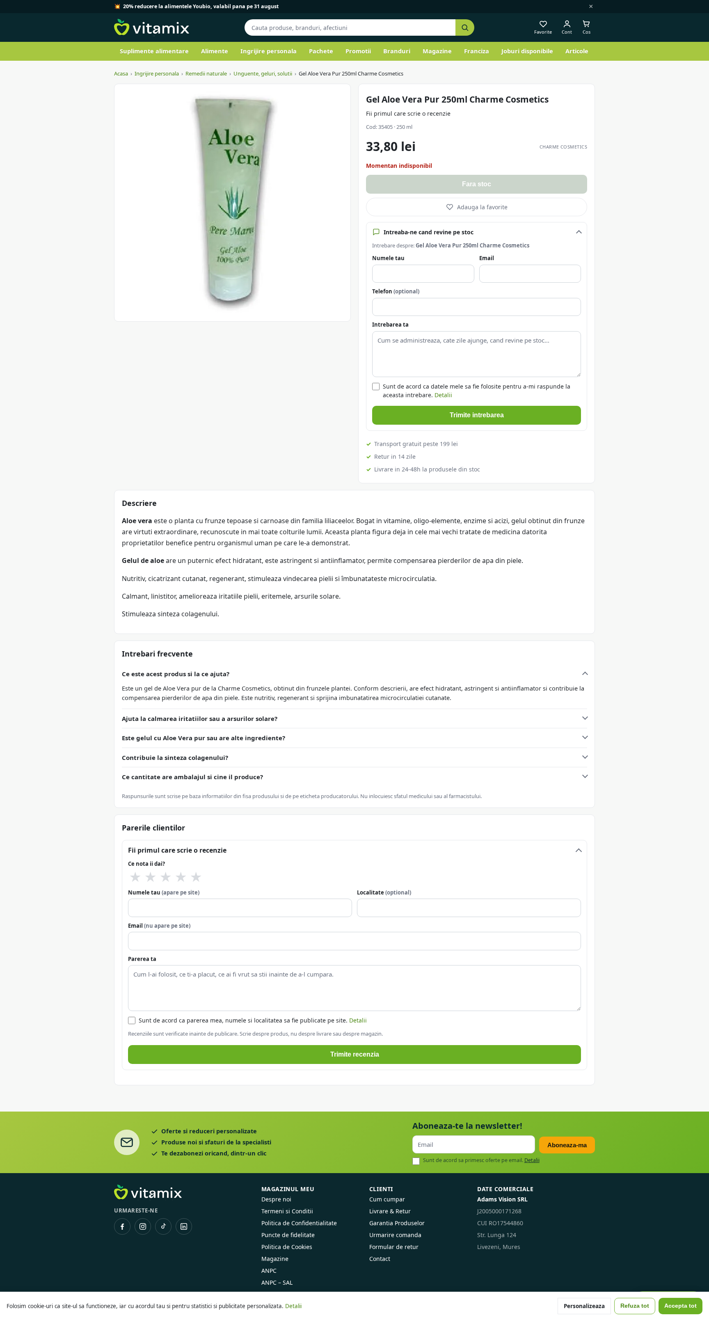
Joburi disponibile (527, 51)
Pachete (321, 51)
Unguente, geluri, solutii (262, 73)
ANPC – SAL (277, 1282)
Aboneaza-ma (567, 1145)
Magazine (437, 51)
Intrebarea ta (390, 324)
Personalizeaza (584, 1306)
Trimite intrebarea (477, 415)
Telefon (395, 291)
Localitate (384, 892)
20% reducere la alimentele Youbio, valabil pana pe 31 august (201, 6)
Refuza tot (634, 1306)
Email (486, 258)
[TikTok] (163, 1226)
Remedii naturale (206, 73)
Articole (576, 51)
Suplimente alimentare (154, 51)
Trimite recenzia (354, 1054)
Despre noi (276, 1199)
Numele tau (388, 258)
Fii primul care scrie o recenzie (408, 113)
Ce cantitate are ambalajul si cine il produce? (192, 777)
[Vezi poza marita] (232, 203)
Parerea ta (142, 959)
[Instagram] (143, 1226)
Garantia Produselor (397, 1223)
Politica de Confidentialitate (299, 1223)
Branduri (396, 51)
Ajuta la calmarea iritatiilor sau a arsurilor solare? (199, 718)
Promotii (358, 51)
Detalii (443, 395)
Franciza (476, 51)
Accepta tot (680, 1306)
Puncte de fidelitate (288, 1235)
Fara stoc (476, 184)
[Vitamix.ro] (151, 27)
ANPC (269, 1270)
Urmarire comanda (395, 1235)
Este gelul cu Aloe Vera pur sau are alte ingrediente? (203, 738)
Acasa (121, 73)
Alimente (214, 51)
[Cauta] (464, 27)
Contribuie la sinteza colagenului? (175, 757)
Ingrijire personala (268, 51)
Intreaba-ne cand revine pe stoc (428, 232)
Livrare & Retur (390, 1211)
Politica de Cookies (286, 1247)
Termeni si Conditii (287, 1211)
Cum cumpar (387, 1199)
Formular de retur (394, 1247)
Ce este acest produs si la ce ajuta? (175, 674)
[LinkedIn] (184, 1226)
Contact (379, 1259)
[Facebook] (122, 1226)
